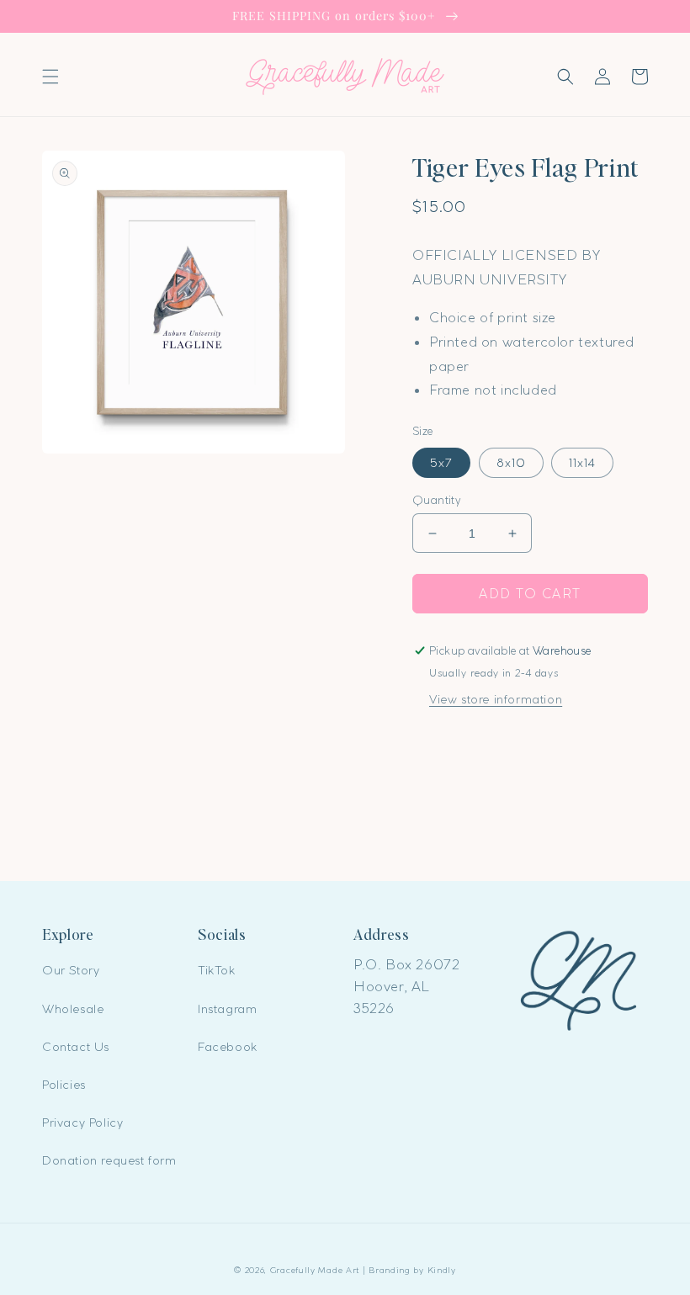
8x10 (511, 462)
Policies (64, 1084)
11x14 (582, 462)
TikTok (217, 970)
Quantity (436, 500)
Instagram (227, 1008)
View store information (495, 699)
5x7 (441, 462)
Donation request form (109, 1160)
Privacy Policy (82, 1122)
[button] (50, 76)
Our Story (70, 970)
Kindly (441, 1270)
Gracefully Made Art (314, 1270)
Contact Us (75, 1046)
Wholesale (73, 1008)
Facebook (227, 1046)
